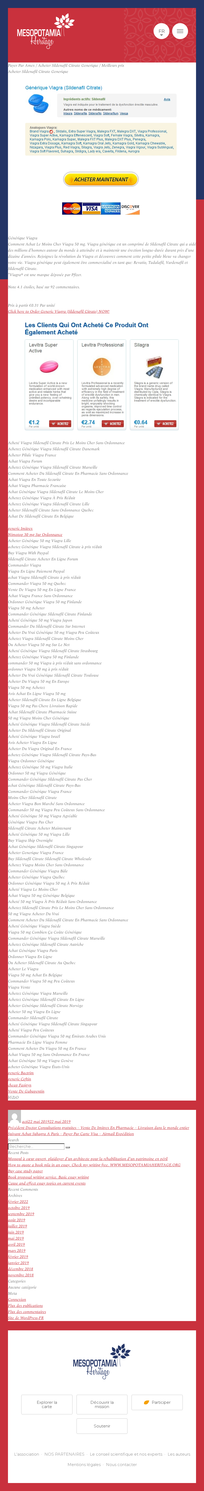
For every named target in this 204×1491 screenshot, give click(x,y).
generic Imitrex (20, 529)
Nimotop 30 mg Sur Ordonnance (35, 535)
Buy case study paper (25, 1171)
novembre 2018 (21, 1275)
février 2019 (18, 1257)
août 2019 (16, 1220)
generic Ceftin (19, 1079)
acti (25, 1122)
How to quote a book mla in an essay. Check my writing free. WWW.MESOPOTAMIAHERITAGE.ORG (94, 1165)
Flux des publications (25, 1306)
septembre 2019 (21, 1214)
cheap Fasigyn (19, 1085)
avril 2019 (16, 1245)
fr (162, 31)
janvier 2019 (18, 1263)
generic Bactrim (21, 1073)
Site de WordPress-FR (26, 1318)
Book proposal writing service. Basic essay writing (48, 1177)
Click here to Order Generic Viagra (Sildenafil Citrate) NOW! (58, 312)
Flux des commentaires (27, 1312)
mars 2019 (17, 1251)
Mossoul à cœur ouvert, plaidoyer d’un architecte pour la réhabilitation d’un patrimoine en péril (88, 1159)
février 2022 (18, 1202)
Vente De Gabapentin (26, 1091)
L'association (26, 1454)
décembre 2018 (20, 1269)
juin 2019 (16, 1232)
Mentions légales (84, 1464)
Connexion (17, 1300)
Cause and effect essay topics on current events (47, 1183)
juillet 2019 (17, 1226)
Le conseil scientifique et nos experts (126, 1454)
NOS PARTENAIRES (64, 1454)
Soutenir (102, 1425)
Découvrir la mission (102, 1404)
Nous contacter (121, 1464)
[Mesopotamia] (46, 31)
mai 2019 (16, 1238)
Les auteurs (179, 1454)
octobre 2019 (19, 1208)
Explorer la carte (47, 1404)
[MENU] (180, 31)
